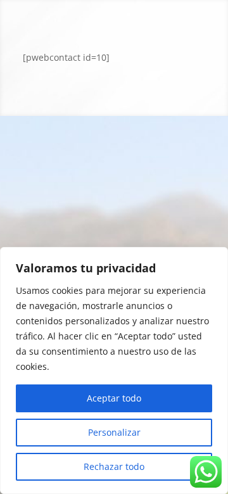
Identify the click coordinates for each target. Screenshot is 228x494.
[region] (114, 370)
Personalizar (114, 432)
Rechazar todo (114, 466)
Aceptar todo (114, 398)
